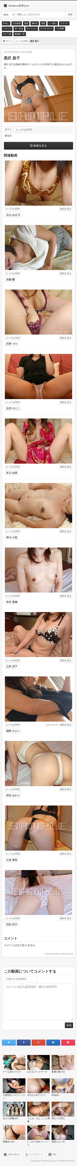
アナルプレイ (46, 28)
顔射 (26, 23)
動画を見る (40, 145)
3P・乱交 (19, 28)
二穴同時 (60, 28)
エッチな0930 (24, 129)
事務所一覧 (20, 34)
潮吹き (35, 23)
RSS (54, 1154)
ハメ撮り (53, 23)
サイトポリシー (36, 1154)
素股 (43, 23)
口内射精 (17, 23)
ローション (32, 28)
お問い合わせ (13, 1154)
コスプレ (64, 23)
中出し (6, 23)
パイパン (7, 28)
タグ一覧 (7, 34)
